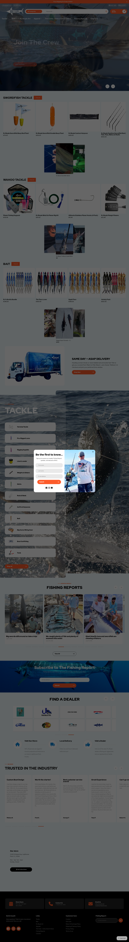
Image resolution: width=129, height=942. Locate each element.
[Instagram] (49, 488)
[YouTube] (52, 488)
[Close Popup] (93, 452)
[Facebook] (46, 488)
